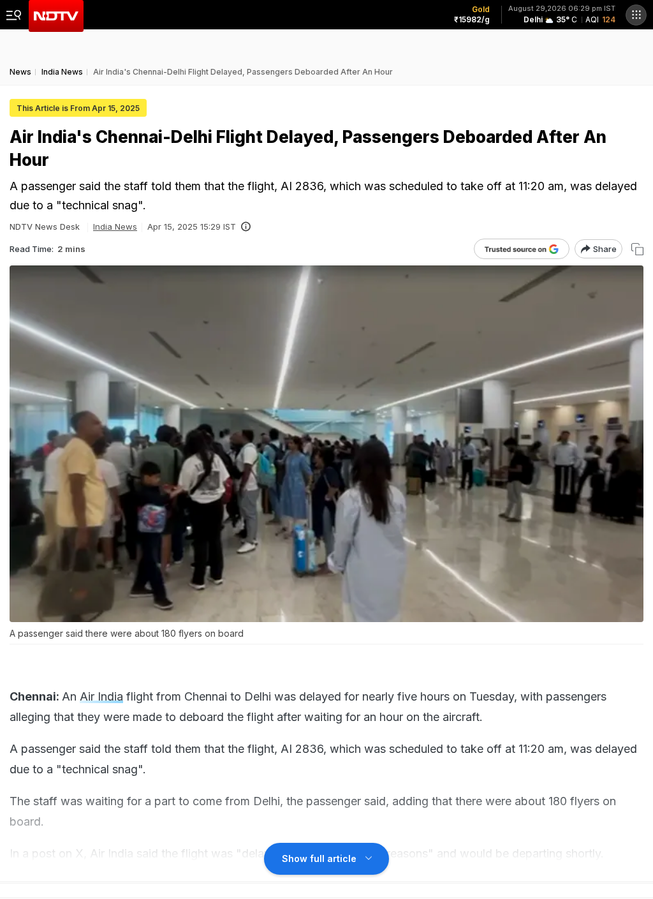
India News (115, 226)
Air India (101, 696)
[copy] (637, 249)
